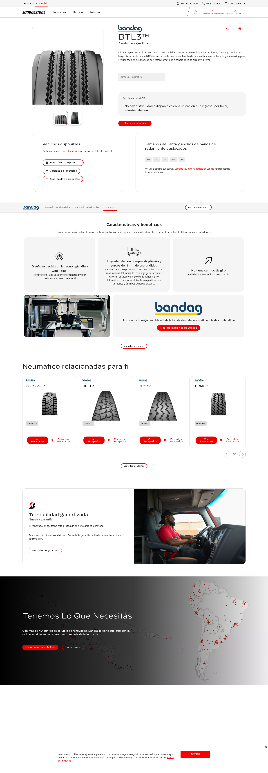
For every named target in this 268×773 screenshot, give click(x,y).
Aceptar (195, 754)
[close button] (266, 747)
